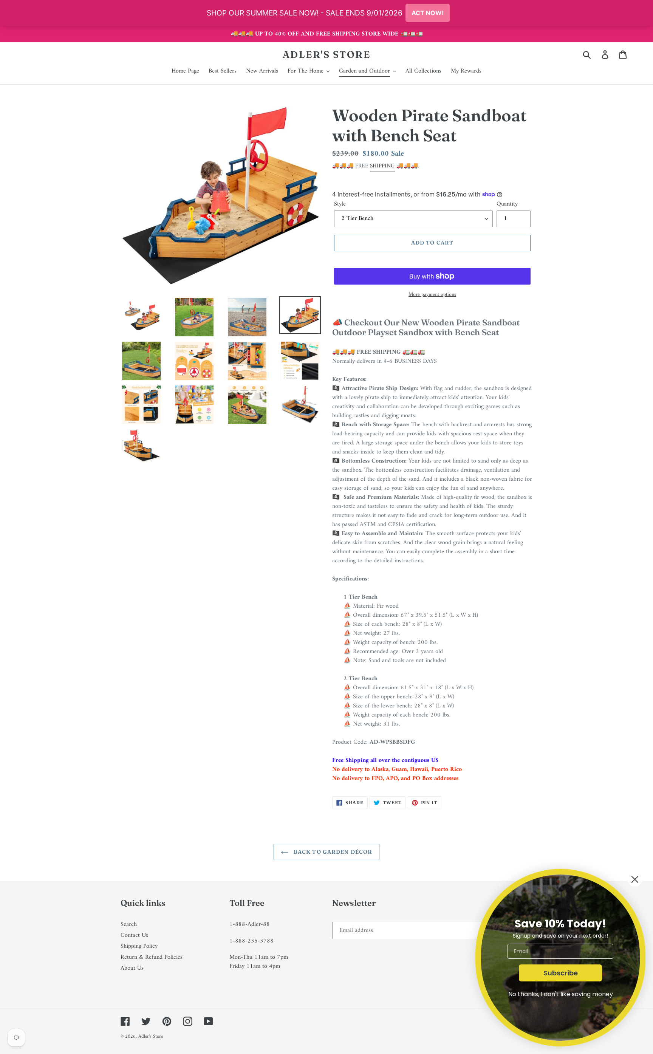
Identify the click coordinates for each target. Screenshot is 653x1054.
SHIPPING (382, 166)
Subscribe (560, 973)
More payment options (432, 295)
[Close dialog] (634, 879)
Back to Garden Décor (332, 851)
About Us (132, 968)
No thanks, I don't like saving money (560, 994)
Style (340, 204)
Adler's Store (327, 54)
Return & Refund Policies (152, 957)
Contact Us (134, 935)
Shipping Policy (139, 946)
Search (129, 924)
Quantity (507, 204)
